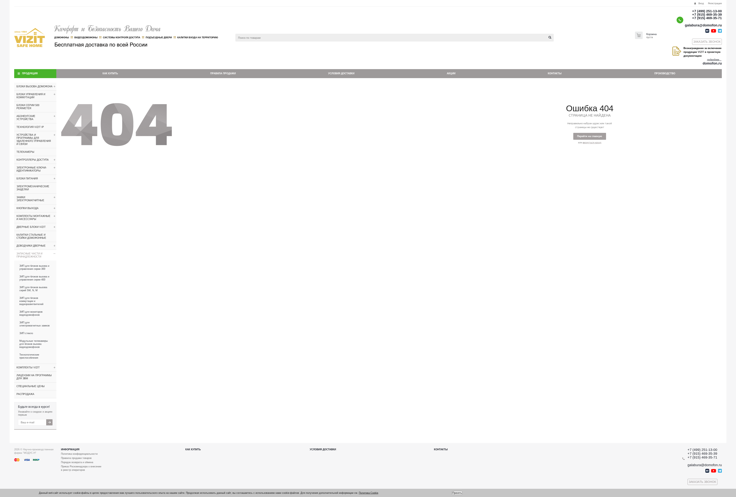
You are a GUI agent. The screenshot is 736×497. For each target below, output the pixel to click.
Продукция (30, 73)
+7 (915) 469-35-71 (707, 18)
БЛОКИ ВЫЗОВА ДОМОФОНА (34, 86)
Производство (664, 73)
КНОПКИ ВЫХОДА (27, 208)
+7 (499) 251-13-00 (707, 11)
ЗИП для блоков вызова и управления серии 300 (34, 267)
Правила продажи (223, 73)
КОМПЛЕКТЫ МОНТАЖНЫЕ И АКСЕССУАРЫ (33, 218)
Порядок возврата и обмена (77, 462)
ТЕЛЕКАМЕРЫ (25, 151)
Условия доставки (341, 73)
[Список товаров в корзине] (646, 38)
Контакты (555, 73)
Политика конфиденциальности (79, 453)
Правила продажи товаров (76, 458)
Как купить (110, 73)
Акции (451, 73)
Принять (457, 492)
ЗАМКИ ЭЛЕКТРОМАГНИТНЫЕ (30, 199)
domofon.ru (712, 63)
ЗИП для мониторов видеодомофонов (31, 313)
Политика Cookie (368, 492)
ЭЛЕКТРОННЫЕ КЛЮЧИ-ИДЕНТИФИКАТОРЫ (31, 169)
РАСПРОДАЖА (25, 394)
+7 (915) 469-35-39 (707, 14)
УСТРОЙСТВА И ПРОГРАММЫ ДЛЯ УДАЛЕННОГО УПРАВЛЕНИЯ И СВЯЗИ (33, 139)
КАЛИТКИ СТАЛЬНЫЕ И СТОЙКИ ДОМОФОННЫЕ (31, 236)
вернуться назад (592, 142)
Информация (70, 449)
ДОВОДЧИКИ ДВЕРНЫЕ (31, 245)
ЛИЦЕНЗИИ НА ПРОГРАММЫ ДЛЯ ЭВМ (34, 377)
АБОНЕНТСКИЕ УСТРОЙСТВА (25, 118)
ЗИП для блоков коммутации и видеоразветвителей (31, 301)
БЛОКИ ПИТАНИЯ (27, 178)
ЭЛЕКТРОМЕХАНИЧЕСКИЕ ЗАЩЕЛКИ (32, 188)
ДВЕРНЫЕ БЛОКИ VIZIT (31, 227)
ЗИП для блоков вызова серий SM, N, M (33, 289)
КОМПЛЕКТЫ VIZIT (28, 367)
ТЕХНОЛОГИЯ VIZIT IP (30, 127)
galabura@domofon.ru (703, 25)
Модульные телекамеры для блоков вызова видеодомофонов (33, 343)
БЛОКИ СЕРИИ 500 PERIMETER (27, 107)
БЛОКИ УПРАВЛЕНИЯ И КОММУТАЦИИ (30, 96)
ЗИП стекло (26, 333)
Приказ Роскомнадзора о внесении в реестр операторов (81, 468)
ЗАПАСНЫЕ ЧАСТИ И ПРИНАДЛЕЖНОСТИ (29, 255)
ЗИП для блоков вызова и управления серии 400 (34, 278)
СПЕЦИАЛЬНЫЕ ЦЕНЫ (30, 386)
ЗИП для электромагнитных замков (34, 324)
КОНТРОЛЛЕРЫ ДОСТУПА (32, 159)
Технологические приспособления (29, 356)
